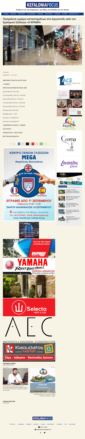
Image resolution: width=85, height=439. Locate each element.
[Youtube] (44, 433)
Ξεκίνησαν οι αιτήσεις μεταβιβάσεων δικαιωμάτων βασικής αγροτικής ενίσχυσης (73, 191)
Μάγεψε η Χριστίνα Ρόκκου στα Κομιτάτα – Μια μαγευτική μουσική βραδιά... (73, 198)
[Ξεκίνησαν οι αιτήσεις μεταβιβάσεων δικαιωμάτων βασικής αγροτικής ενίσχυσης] (61, 191)
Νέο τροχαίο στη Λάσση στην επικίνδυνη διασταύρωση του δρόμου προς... (72, 211)
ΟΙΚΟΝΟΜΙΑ (6, 72)
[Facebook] (40, 433)
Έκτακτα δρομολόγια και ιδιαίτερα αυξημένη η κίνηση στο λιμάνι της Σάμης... (72, 205)
